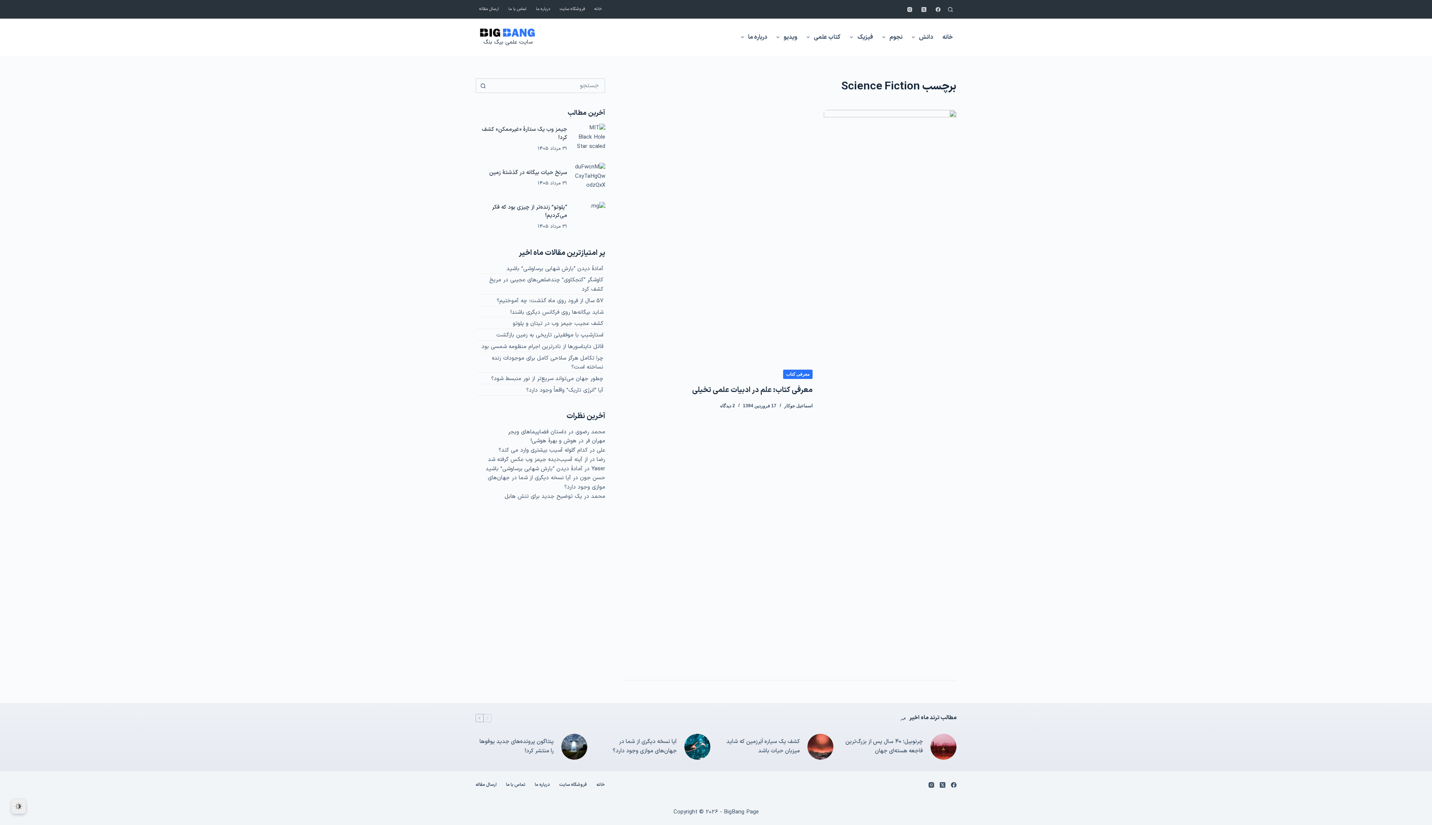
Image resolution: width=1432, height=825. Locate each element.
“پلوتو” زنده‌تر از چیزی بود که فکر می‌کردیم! (529, 211)
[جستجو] (950, 9)
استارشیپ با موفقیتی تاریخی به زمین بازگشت (549, 335)
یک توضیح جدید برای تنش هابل (543, 496)
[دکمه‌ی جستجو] (483, 85)
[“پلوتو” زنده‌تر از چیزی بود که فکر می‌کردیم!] (590, 217)
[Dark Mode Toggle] (18, 806)
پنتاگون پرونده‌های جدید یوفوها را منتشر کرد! (517, 746)
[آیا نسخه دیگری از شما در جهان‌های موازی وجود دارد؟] (697, 747)
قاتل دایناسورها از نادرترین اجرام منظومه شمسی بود (542, 346)
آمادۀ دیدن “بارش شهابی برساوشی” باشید (554, 269)
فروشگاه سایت (572, 9)
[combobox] (547, 85)
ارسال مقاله (489, 9)
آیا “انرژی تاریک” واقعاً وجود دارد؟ (564, 390)
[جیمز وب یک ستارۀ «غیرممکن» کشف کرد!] (590, 139)
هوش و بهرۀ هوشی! (554, 441)
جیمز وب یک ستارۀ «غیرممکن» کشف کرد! (524, 133)
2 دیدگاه (727, 405)
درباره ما (543, 9)
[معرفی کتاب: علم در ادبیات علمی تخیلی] (890, 389)
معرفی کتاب (798, 374)
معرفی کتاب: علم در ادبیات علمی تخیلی (752, 390)
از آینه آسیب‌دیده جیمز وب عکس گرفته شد (538, 459)
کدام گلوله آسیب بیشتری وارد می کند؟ (543, 450)
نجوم (895, 37)
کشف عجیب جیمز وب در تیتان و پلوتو (558, 323)
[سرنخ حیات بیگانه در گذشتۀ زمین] (590, 178)
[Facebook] (938, 9)
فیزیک (865, 37)
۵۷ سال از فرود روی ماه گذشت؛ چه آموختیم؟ (550, 301)
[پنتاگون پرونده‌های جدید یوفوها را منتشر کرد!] (574, 747)
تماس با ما (517, 9)
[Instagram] (909, 9)
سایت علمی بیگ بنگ (508, 42)
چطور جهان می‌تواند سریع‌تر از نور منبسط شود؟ (547, 378)
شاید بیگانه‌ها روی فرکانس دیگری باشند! (557, 312)
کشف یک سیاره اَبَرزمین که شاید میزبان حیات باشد (763, 746)
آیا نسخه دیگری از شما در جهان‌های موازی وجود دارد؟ (645, 746)
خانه (598, 9)
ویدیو (790, 37)
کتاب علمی (827, 37)
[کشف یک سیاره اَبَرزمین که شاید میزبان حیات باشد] (820, 747)
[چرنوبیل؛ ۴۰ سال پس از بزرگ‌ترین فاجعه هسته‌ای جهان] (943, 747)
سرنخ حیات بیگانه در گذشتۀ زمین (528, 172)
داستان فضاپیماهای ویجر (537, 432)
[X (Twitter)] (923, 9)
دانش (926, 37)
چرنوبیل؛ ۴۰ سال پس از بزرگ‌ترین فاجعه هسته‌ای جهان (884, 746)
